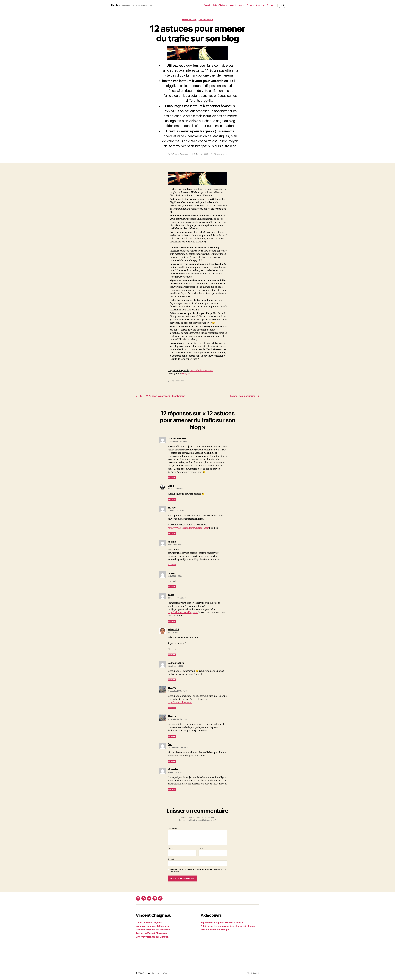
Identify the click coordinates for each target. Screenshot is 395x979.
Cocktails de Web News (201, 370)
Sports (259, 5)
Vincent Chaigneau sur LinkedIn (152, 936)
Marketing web (236, 5)
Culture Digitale (219, 5)
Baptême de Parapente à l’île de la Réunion (222, 922)
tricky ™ (185, 373)
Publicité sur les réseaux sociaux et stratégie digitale (228, 926)
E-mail (201, 849)
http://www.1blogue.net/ (180, 702)
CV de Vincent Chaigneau (149, 922)
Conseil (177, 381)
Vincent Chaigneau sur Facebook (153, 929)
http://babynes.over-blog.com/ (183, 612)
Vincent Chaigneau (180, 154)
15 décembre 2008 (200, 154)
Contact (270, 5)
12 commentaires (220, 154)
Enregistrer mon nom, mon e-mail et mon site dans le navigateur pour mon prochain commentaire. (198, 870)
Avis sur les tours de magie (215, 929)
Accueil (207, 5)
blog (172, 381)
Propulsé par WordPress (162, 973)
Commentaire (173, 828)
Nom (170, 849)
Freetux (115, 5)
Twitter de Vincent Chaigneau (151, 933)
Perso (249, 5)
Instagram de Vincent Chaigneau (153, 926)
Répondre (171, 477)
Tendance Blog (206, 19)
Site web (171, 859)
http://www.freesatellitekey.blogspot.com (188, 528)
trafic (183, 381)
